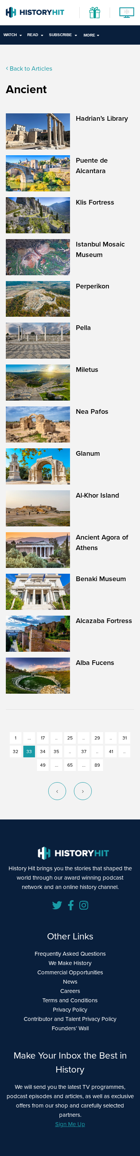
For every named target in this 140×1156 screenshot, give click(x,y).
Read (32, 35)
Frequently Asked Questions (70, 953)
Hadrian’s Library (102, 118)
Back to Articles (30, 68)
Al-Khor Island (97, 495)
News (70, 981)
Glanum (88, 453)
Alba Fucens (95, 663)
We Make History (70, 963)
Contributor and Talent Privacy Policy (70, 1019)
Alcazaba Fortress (104, 621)
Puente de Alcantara (92, 165)
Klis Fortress (95, 202)
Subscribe (60, 35)
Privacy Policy (70, 1009)
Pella (83, 328)
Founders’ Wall (70, 1028)
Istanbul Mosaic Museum (100, 249)
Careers (70, 991)
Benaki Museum (101, 579)
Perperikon (92, 286)
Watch (10, 35)
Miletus (87, 370)
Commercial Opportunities (70, 972)
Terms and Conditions (70, 1000)
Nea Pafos (92, 411)
